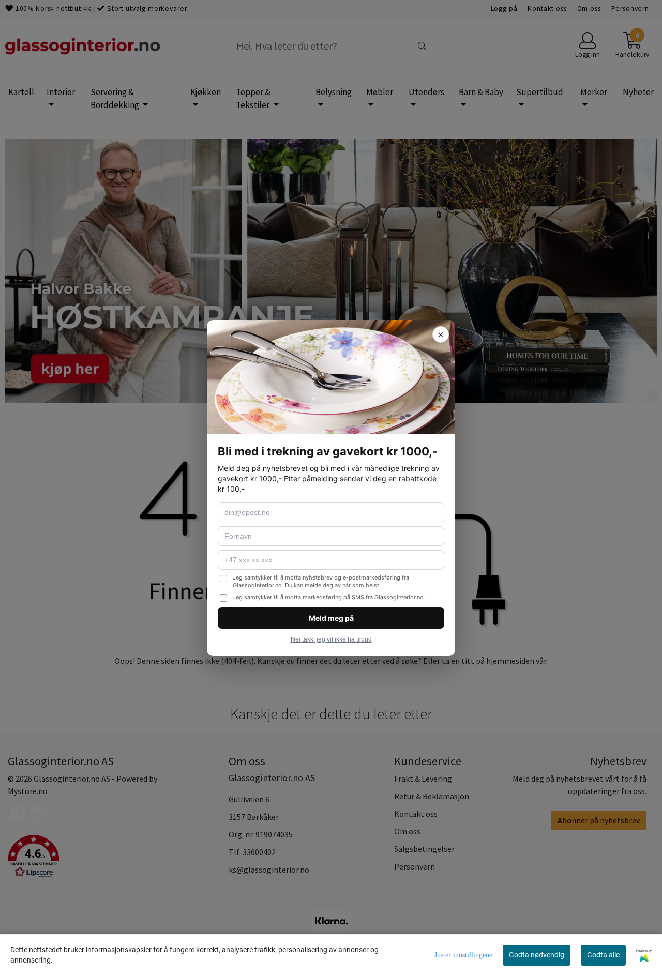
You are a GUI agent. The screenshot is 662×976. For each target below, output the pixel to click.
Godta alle (603, 955)
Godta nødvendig (536, 955)
